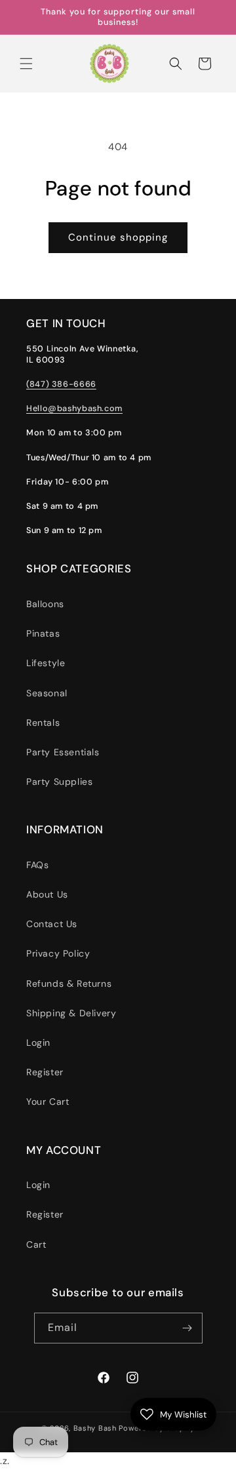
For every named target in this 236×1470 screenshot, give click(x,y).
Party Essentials (63, 752)
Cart (36, 1244)
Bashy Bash (95, 1428)
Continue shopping (118, 237)
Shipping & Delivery (71, 1013)
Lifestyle (45, 663)
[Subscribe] (187, 1328)
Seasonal (47, 693)
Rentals (43, 722)
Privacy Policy (58, 953)
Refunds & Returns (68, 983)
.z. (127, 736)
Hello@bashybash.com (74, 408)
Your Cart (47, 1101)
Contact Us (51, 924)
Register (45, 1072)
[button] (26, 63)
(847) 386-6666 (61, 384)
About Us (47, 894)
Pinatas (43, 633)
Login (38, 1042)
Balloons (45, 604)
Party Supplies (59, 781)
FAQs (37, 865)
